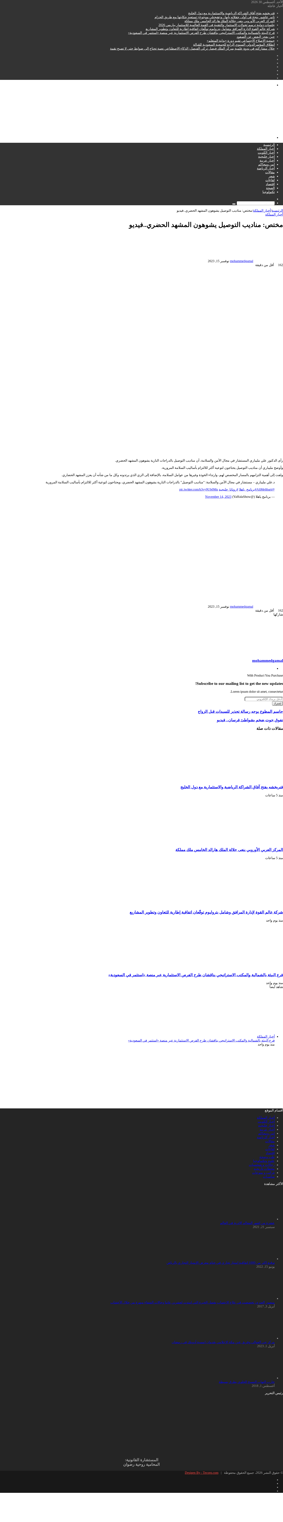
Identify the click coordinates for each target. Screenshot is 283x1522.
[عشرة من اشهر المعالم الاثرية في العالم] (252, 1219)
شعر (271, 176)
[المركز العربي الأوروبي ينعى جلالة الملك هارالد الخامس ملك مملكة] (242, 841)
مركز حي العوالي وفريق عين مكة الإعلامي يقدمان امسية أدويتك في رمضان (223, 1342)
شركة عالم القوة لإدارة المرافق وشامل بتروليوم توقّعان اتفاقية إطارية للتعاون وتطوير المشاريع (210, 29)
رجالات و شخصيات (262, 1165)
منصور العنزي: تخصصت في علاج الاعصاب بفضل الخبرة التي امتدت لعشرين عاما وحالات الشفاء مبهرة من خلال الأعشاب (192, 1302)
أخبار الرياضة (266, 168)
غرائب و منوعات (263, 1172)
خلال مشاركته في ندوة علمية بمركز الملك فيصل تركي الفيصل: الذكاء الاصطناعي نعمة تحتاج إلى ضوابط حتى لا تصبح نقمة (192, 48)
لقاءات (270, 180)
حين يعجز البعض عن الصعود (256, 36)
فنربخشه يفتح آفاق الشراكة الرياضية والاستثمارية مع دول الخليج (231, 13)
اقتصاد (270, 184)
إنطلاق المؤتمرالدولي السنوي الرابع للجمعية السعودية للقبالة (234, 44)
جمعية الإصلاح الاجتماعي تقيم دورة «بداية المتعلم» (241, 40)
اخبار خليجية (266, 156)
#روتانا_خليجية (228, 489)
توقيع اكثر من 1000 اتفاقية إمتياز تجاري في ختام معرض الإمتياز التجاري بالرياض (221, 1262)
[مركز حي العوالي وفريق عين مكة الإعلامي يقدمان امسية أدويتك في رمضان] (252, 1338)
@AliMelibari (265, 489)
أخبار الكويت (266, 152)
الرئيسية (269, 144)
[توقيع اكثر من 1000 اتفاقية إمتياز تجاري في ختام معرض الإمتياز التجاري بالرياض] (252, 1258)
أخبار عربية (267, 160)
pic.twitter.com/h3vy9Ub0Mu (198, 489)
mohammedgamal (241, 261)
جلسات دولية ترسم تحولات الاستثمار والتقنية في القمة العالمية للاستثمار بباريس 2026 (216, 25)
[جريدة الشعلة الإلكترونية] (158, 130)
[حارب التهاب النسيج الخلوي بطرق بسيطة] (252, 1378)
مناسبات (269, 1176)
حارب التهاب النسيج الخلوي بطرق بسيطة (247, 1382)
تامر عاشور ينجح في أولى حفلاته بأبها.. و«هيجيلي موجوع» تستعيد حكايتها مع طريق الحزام (215, 17)
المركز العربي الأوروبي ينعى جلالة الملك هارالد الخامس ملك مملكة (229, 21)
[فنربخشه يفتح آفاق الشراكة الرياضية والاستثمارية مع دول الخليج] (242, 779)
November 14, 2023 (218, 496)
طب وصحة (267, 1157)
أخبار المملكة (266, 148)
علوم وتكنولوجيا (264, 1161)
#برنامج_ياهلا (247, 489)
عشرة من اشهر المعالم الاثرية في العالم (247, 1223)
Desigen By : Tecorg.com (201, 1472)
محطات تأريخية (264, 1168)
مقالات (270, 172)
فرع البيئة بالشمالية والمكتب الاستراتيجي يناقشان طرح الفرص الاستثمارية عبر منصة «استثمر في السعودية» (201, 33)
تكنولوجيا (268, 192)
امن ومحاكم (266, 164)
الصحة (270, 188)
